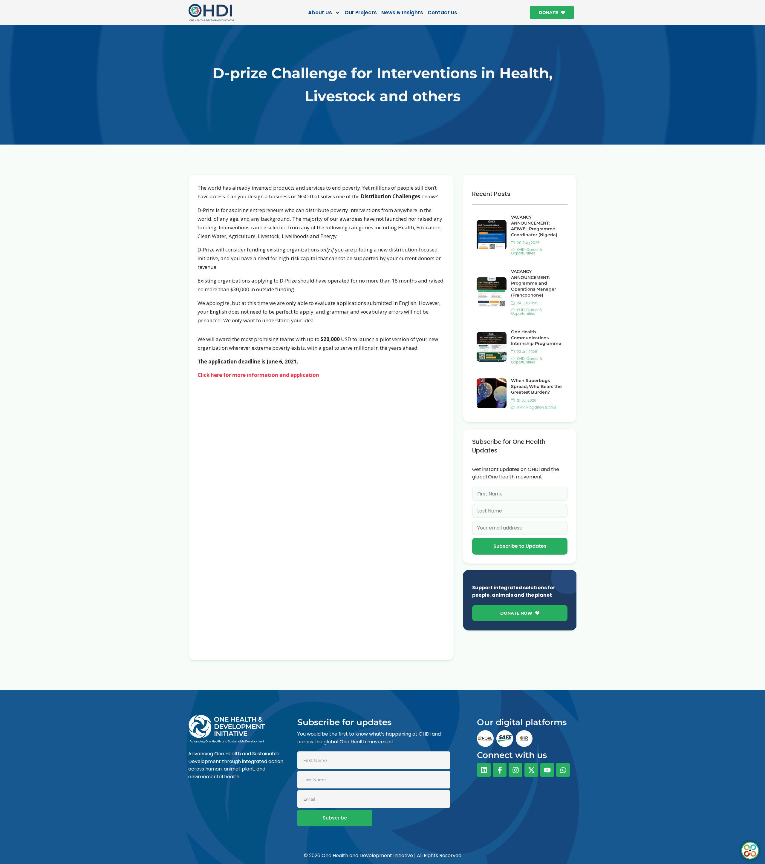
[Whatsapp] (563, 770)
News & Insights (402, 12)
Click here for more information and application (258, 375)
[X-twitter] (531, 770)
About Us (320, 12)
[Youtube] (547, 770)
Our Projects (361, 12)
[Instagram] (515, 770)
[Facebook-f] (500, 770)
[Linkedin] (484, 770)
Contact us (442, 12)
